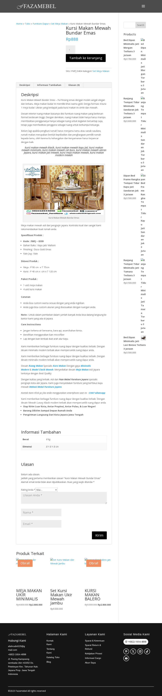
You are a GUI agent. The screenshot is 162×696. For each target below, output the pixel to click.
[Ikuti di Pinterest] (126, 651)
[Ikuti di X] (133, 651)
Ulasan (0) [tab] (74, 84)
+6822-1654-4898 (137, 641)
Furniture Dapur (41, 23)
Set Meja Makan (59, 23)
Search (140, 25)
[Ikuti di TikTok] (147, 651)
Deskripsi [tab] (24, 84)
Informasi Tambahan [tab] (49, 84)
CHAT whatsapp (97, 392)
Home (19, 23)
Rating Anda (28, 489)
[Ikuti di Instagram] (140, 651)
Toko (27, 23)
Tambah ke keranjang (85, 58)
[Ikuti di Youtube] (126, 658)
